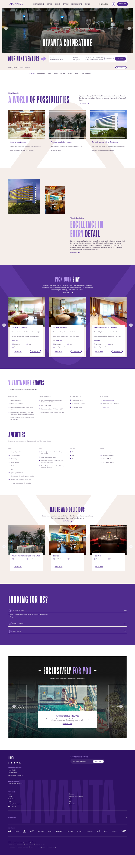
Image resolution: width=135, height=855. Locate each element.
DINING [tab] (49, 73)
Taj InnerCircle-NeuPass (76, 796)
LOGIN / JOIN (103, 4)
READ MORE (83, 103)
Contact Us (72, 804)
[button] (109, 59)
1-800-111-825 (11, 770)
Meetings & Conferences (15, 804)
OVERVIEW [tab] (32, 73)
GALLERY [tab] (70, 73)
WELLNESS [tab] (62, 73)
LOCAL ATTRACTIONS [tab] (86, 73)
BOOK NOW (122, 4)
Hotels (9, 794)
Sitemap (71, 794)
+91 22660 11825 (12, 773)
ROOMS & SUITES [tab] (41, 73)
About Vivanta (12, 806)
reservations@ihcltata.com (15, 775)
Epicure (71, 799)
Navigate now (14, 617)
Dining (10, 796)
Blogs (70, 801)
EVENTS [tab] (76, 73)
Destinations (11, 799)
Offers (9, 801)
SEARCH (120, 58)
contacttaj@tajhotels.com (15, 783)
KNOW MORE (18, 351)
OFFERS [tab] (55, 73)
